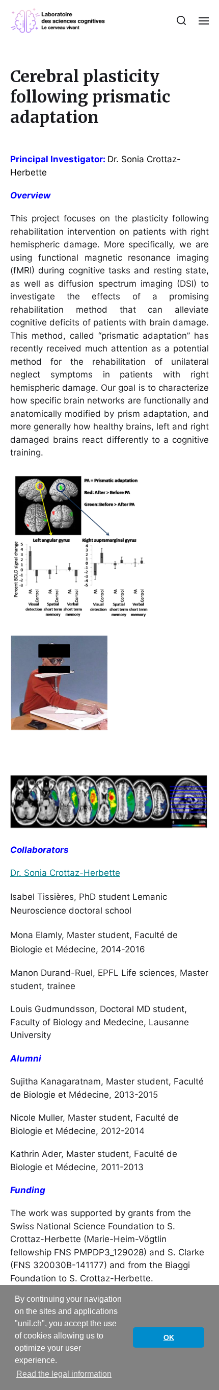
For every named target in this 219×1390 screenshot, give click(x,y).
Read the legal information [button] (64, 1374)
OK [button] (168, 1337)
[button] (182, 20)
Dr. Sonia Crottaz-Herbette (65, 873)
